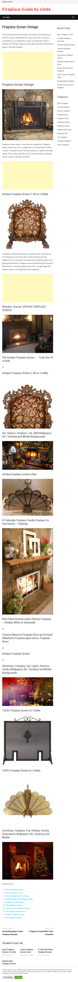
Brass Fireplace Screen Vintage (17, 896)
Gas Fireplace (62, 137)
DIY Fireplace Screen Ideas (15, 911)
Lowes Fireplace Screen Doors (26, 950)
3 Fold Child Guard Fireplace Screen (45, 950)
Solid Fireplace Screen (13, 905)
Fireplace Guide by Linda (26, 9)
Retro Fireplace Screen (14, 893)
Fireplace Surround (64, 129)
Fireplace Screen (63, 126)
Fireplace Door (62, 114)
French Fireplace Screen (14, 889)
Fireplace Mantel (63, 122)
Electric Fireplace (63, 111)
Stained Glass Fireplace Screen (9, 962)
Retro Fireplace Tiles (65, 34)
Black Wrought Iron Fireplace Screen (19, 899)
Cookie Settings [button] (8, 977)
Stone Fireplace (63, 144)
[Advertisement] (27, 65)
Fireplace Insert (63, 118)
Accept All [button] (18, 977)
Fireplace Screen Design (14, 902)
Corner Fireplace (63, 107)
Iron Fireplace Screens (13, 917)
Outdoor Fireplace (64, 141)
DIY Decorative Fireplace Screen (17, 908)
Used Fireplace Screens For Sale (9, 950)
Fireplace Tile (62, 133)
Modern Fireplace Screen (14, 914)
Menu (8, 17)
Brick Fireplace (62, 103)
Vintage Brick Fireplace (65, 81)
